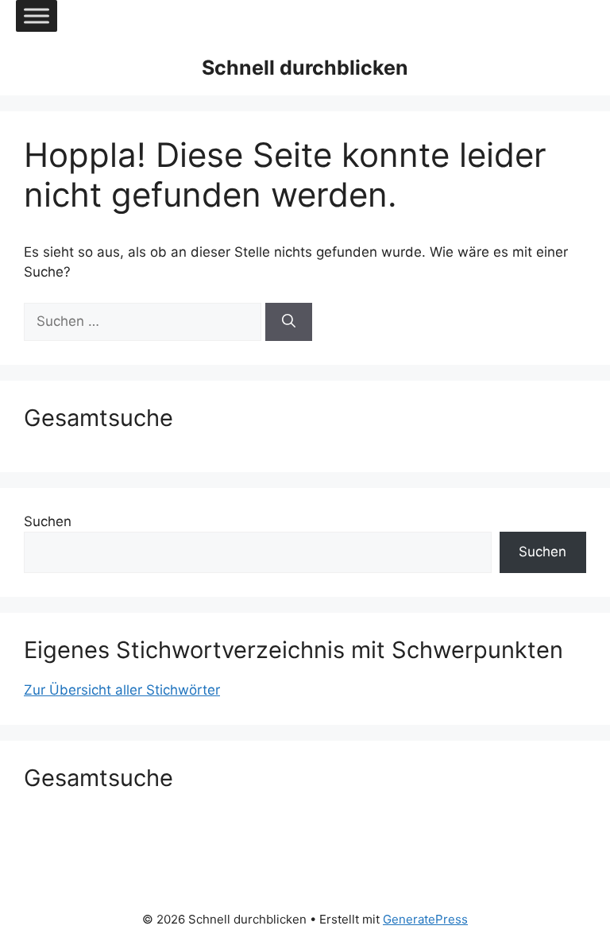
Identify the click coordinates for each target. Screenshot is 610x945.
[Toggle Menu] (36, 15)
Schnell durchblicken (305, 67)
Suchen (47, 521)
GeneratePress (425, 919)
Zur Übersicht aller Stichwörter (122, 690)
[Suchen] (288, 322)
